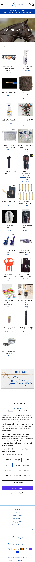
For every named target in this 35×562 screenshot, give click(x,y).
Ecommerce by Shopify (20, 560)
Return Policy (17, 515)
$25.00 (26, 460)
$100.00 (26, 465)
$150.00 (8, 470)
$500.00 (27, 476)
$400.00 (17, 476)
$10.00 (8, 460)
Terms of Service (17, 525)
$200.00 (17, 470)
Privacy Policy (17, 518)
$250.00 (27, 470)
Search (17, 509)
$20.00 (17, 460)
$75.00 (17, 465)
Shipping (10, 411)
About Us (17, 512)
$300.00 (8, 476)
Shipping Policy (17, 522)
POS (10, 560)
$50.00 (8, 465)
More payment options (17, 493)
